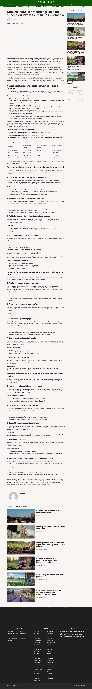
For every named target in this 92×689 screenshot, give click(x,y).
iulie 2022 (49, 669)
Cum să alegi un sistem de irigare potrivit (50, 576)
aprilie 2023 (49, 651)
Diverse (69, 95)
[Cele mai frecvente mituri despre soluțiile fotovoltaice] (21, 516)
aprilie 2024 (37, 678)
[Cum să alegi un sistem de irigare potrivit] (21, 579)
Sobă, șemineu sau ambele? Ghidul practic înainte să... (27, 623)
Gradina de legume (20, 506)
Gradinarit (79, 90)
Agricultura (46, 2)
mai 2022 (49, 671)
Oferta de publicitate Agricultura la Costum (18, 686)
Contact (9, 685)
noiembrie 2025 (37, 647)
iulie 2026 (36, 633)
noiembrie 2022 (50, 662)
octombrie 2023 (50, 640)
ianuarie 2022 (50, 678)
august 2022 (50, 667)
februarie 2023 (50, 656)
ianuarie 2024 (50, 633)
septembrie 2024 (38, 669)
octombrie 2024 (38, 667)
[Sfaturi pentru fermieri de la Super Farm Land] (21, 532)
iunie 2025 (36, 653)
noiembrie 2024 (37, 664)
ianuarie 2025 (37, 660)
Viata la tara (80, 99)
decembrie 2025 (38, 644)
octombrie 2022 (50, 664)
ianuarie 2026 (37, 642)
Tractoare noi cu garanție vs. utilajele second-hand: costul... (14, 623)
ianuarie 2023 (50, 658)
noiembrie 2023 (50, 638)
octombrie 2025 (38, 649)
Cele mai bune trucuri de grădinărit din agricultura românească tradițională (46, 561)
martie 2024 (37, 680)
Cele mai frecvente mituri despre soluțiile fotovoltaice (49, 512)
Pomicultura (80, 94)
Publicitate (15, 685)
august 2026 (37, 631)
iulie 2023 (49, 647)
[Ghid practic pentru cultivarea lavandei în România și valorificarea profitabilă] (21, 595)
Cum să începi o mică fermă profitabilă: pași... (67, 623)
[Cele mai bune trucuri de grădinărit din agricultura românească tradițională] (21, 563)
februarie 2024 (50, 631)
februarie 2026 (37, 640)
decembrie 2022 (50, 660)
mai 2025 (36, 656)
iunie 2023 (49, 649)
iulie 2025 (36, 651)
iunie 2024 (36, 676)
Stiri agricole (80, 97)
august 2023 (50, 644)
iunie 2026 (36, 635)
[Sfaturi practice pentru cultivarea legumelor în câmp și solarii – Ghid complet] (21, 547)
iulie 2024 (36, 673)
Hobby (78, 92)
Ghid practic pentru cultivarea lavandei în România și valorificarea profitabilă (48, 593)
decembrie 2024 (38, 662)
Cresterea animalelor (70, 93)
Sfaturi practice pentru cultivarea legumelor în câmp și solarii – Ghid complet (50, 545)
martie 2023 (50, 653)
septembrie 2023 (51, 642)
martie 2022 (50, 676)
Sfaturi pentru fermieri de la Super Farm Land (50, 528)
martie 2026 (37, 638)
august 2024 (37, 671)
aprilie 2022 (49, 673)
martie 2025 (37, 658)
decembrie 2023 (50, 635)
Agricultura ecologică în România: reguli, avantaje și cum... (81, 623)
